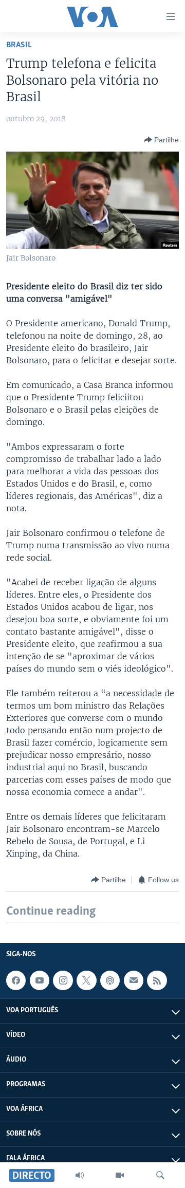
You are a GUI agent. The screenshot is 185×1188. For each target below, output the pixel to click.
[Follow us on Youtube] (39, 980)
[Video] (119, 1175)
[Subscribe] (133, 980)
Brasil (19, 45)
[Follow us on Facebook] (16, 980)
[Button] (161, 140)
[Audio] (79, 1175)
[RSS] (156, 980)
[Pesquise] (160, 1175)
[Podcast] (110, 980)
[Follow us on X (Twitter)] (86, 980)
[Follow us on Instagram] (62, 980)
